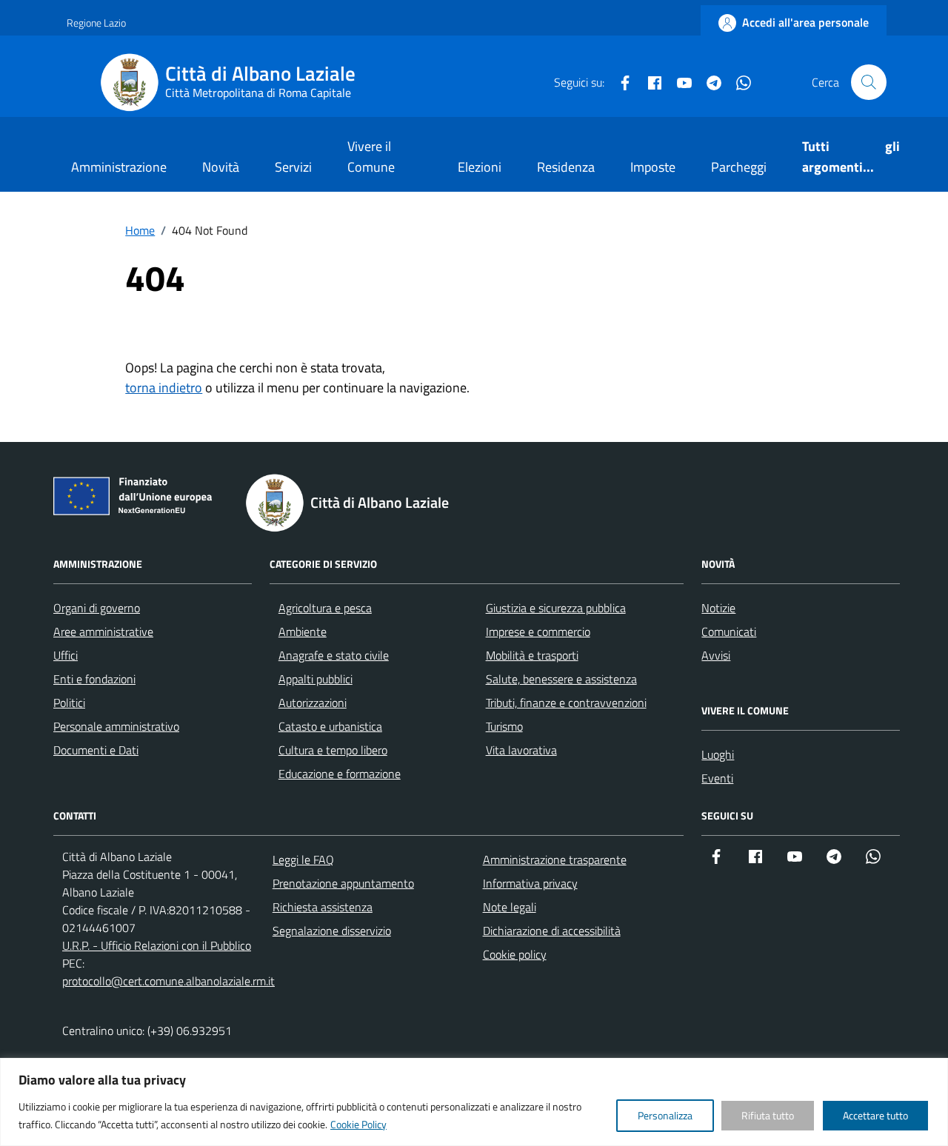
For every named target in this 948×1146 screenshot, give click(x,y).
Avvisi (715, 655)
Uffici (65, 655)
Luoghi (717, 754)
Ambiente (302, 631)
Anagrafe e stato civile (333, 655)
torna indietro (163, 388)
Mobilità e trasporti (532, 655)
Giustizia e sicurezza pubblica (556, 608)
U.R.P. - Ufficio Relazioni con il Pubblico (156, 945)
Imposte (652, 167)
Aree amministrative (103, 631)
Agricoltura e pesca (325, 608)
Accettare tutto (875, 1115)
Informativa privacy (530, 883)
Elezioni (479, 167)
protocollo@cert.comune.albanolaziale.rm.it (168, 981)
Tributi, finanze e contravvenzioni (566, 702)
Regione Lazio (96, 22)
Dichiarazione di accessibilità (552, 930)
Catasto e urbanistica (330, 726)
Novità (220, 167)
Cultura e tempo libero (332, 750)
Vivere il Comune (371, 156)
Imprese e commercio (538, 631)
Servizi (293, 167)
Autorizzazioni (312, 702)
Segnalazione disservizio (332, 930)
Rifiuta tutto (767, 1115)
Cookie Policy (358, 1124)
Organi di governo (96, 608)
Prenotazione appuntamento (343, 883)
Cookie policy (515, 954)
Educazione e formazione (339, 774)
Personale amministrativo (116, 726)
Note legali (509, 907)
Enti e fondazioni (94, 679)
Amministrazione (119, 167)
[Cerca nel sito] (869, 82)
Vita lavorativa (521, 750)
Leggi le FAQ (303, 859)
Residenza (566, 167)
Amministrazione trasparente (555, 859)
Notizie (718, 608)
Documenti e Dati (95, 750)
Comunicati (728, 631)
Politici (69, 702)
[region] (474, 1102)
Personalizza (665, 1115)
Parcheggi (739, 167)
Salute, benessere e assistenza (561, 679)
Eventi (717, 778)
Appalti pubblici (315, 679)
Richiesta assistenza (323, 907)
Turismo (504, 726)
